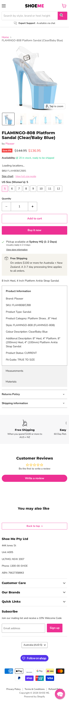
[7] (19, 192)
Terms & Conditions (35, 689)
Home (5, 37)
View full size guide (25, 176)
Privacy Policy (13, 689)
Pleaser (9, 143)
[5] (5, 192)
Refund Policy (55, 689)
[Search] (62, 16)
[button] (8, 119)
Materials (11, 381)
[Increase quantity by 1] (32, 206)
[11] (50, 192)
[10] (41, 192)
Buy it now (34, 230)
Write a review (34, 478)
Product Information (18, 291)
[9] (33, 192)
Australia (33, 645)
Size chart (7, 176)
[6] (12, 192)
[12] (58, 192)
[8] (26, 192)
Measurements (14, 371)
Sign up (55, 628)
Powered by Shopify (34, 696)
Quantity (6, 198)
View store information (17, 249)
